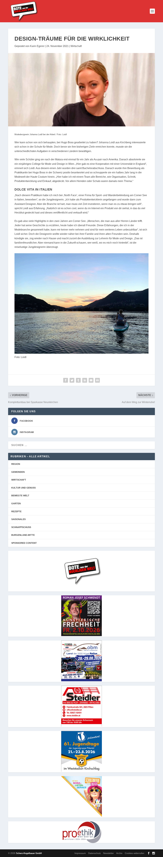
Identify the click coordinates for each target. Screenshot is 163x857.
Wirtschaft (76, 46)
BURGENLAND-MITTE (23, 535)
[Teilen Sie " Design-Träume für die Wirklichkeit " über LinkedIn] (85, 380)
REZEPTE (16, 511)
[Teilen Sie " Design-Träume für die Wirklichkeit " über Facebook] (65, 380)
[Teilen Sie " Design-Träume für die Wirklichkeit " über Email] (91, 380)
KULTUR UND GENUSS (23, 487)
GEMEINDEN (18, 472)
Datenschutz (94, 853)
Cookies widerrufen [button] (134, 853)
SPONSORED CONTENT (24, 543)
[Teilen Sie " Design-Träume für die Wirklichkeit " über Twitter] (72, 380)
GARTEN (16, 503)
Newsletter (108, 853)
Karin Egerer (37, 46)
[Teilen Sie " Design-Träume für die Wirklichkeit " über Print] (97, 380)
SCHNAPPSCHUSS (21, 527)
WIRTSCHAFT (18, 479)
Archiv (119, 853)
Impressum (80, 853)
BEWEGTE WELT (20, 495)
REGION (15, 464)
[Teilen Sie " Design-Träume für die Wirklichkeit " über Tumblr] (78, 380)
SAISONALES (18, 519)
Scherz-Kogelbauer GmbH (29, 853)
